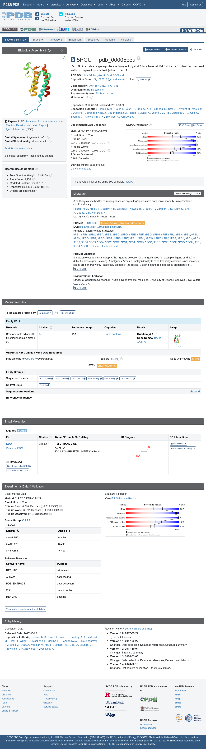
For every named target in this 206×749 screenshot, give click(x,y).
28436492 (91, 223)
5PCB (140, 242)
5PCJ (76, 246)
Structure (38, 39)
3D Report (186, 125)
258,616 (45, 14)
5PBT (125, 238)
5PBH (156, 234)
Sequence (93, 39)
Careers (126, 4)
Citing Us (6, 694)
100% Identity (126, 378)
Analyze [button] (71, 4)
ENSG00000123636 (107, 365)
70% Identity (77, 378)
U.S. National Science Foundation (72, 737)
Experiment (74, 39)
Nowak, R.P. (137, 209)
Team (4, 702)
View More (81, 268)
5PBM (194, 234)
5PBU (133, 238)
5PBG (148, 234)
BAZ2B (158, 338)
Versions (126, 39)
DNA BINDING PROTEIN (103, 85)
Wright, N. (185, 109)
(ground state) (116, 79)
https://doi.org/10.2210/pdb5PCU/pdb (104, 75)
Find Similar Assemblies (19, 148)
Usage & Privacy (10, 710)
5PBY (165, 238)
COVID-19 (139, 4)
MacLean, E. (39, 641)
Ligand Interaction (15, 129)
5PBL (187, 234)
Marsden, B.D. (164, 209)
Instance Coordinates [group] (17, 470)
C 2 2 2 (27, 520)
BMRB (178, 702)
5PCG (181, 242)
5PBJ (171, 234)
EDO (9, 444)
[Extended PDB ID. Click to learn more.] (138, 58)
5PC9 (124, 242)
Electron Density (15, 125)
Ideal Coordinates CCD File (19, 465)
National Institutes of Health (122, 740)
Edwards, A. (112, 116)
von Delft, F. (127, 116)
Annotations (55, 39)
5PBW (149, 238)
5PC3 (76, 242)
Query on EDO (14, 448)
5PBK (179, 234)
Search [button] (41, 4)
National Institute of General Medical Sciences (78, 740)
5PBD (124, 234)
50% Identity (61, 378)
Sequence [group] (44, 312)
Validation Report (37, 125)
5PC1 (188, 238)
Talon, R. (130, 109)
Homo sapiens (95, 89)
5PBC (116, 234)
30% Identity (45, 378)
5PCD (156, 242)
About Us (6, 690)
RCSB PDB (11, 4)
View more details (81, 168)
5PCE (165, 242)
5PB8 (84, 234)
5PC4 (84, 242)
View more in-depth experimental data (25, 609)
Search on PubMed (109, 222)
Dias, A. (145, 113)
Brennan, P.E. (181, 113)
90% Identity (93, 378)
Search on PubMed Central (132, 222)
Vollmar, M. (158, 113)
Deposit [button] (28, 4)
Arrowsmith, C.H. (94, 116)
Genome (110, 39)
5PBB (108, 234)
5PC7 (108, 242)
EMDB (178, 706)
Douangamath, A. (118, 113)
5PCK (84, 246)
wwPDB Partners (184, 686)
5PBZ (173, 238)
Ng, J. (168, 113)
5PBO (85, 238)
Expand (195, 391)
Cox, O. (194, 113)
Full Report (198, 125)
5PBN (76, 238)
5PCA (132, 242)
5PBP (93, 238)
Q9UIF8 (29, 358)
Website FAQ (50, 698)
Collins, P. (80, 113)
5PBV (141, 238)
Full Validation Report (123, 498)
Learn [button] (101, 4)
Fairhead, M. (160, 109)
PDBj (177, 698)
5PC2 (196, 238)
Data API (197, 49)
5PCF (173, 242)
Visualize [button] (56, 4)
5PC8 (116, 242)
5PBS (117, 238)
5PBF (140, 234)
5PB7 (76, 234)
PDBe (178, 694)
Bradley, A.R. (143, 109)
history (128, 181)
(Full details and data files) (138, 628)
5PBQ (101, 238)
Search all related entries (106, 246)
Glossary (47, 702)
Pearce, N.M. (105, 109)
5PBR (109, 238)
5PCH (189, 242)
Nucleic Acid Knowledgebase (148, 726)
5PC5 (92, 242)
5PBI (164, 234)
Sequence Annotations (51, 121)
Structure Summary (16, 39)
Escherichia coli (105, 93)
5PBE (132, 234)
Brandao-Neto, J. (96, 113)
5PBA (100, 234)
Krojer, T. (119, 109)
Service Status (50, 706)
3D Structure (67, 312)
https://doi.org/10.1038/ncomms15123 (100, 227)
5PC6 (100, 242)
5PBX (157, 238)
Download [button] (87, 4)
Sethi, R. (173, 109)
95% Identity (109, 378)
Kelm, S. (179, 209)
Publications (8, 698)
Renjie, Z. (134, 113)
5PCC (148, 242)
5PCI (197, 242)
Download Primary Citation (187, 193)
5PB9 (92, 234)
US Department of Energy (123, 737)
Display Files (154, 49)
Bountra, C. (77, 116)
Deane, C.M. (84, 212)
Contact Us (49, 690)
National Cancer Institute (176, 737)
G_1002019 (100, 79)
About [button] (113, 4)
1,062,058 (70, 14)
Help (184, 4)
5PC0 (181, 238)
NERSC (111, 743)
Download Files (176, 49)
